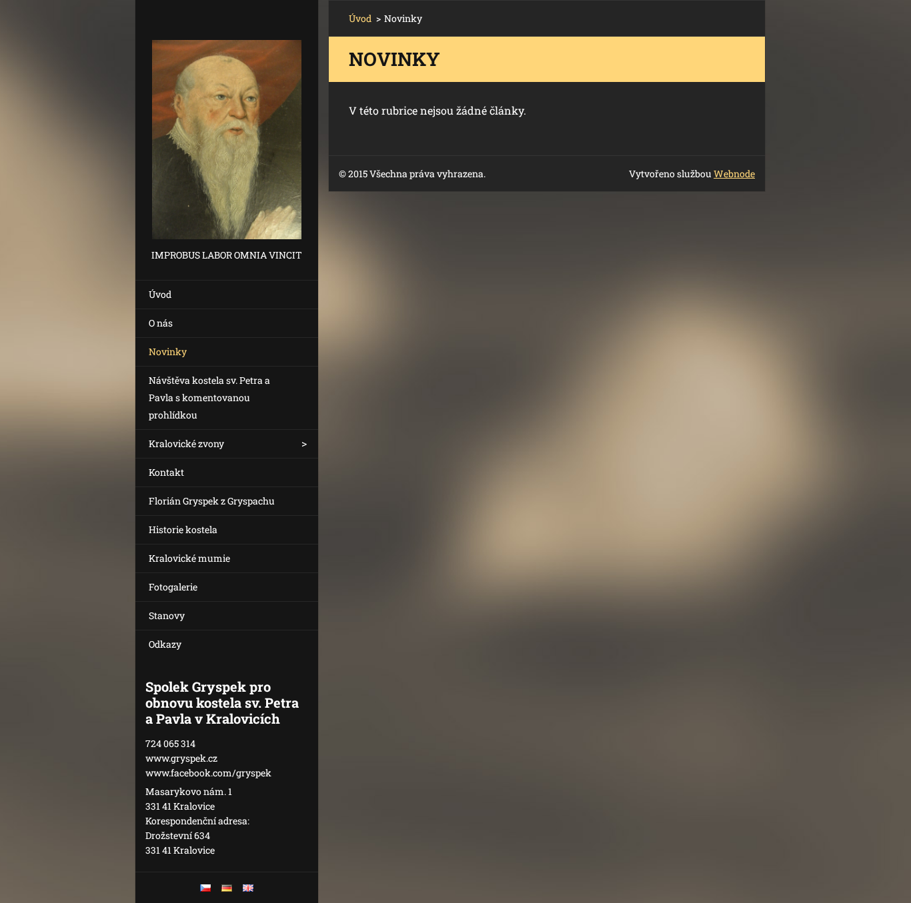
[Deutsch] (226, 887)
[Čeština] (205, 887)
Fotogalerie (173, 586)
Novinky (168, 351)
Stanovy (167, 615)
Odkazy (165, 644)
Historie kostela (183, 529)
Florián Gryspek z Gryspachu (212, 500)
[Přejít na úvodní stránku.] (226, 123)
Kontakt (166, 472)
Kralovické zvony (186, 443)
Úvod (160, 294)
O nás (161, 323)
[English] (248, 887)
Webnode (734, 173)
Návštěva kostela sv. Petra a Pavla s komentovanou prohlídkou (209, 397)
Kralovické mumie (189, 558)
